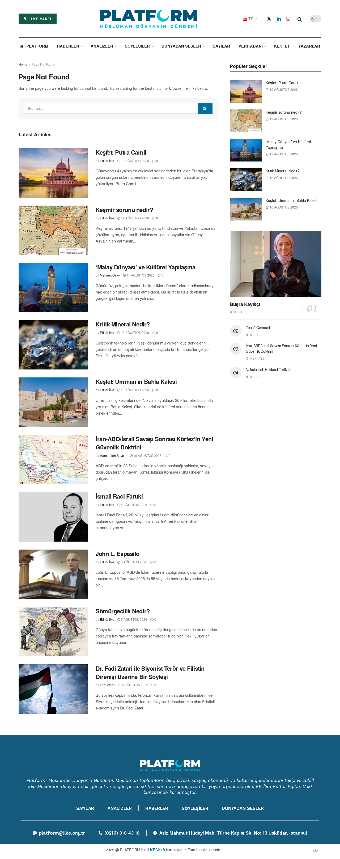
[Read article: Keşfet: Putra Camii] (53, 173)
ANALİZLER (102, 46)
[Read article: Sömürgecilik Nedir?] (53, 631)
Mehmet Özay (110, 275)
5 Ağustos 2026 (133, 504)
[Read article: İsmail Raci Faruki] (53, 517)
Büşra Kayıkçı (245, 304)
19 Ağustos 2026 (134, 160)
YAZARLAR (309, 46)
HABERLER (68, 46)
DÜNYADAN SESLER (181, 46)
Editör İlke (107, 160)
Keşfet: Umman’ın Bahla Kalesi (136, 381)
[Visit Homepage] (148, 19)
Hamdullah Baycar (113, 455)
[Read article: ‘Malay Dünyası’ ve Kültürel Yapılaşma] (53, 287)
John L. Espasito (117, 553)
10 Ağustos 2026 (134, 390)
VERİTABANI (251, 46)
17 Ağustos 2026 (140, 275)
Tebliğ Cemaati (258, 327)
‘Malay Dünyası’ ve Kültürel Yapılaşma (146, 267)
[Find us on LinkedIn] (279, 19)
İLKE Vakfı (39, 18)
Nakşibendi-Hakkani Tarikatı (268, 369)
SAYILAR (221, 46)
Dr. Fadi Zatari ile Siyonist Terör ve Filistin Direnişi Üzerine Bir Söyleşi (150, 672)
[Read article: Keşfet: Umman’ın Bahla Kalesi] (53, 402)
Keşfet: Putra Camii (121, 152)
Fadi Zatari (107, 684)
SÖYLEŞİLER (137, 46)
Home (23, 64)
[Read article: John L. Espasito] (53, 574)
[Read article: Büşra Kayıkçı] (275, 264)
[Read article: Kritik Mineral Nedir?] (53, 344)
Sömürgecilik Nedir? (123, 611)
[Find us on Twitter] (269, 19)
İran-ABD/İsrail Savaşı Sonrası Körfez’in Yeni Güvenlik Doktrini (154, 443)
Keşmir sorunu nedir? (124, 209)
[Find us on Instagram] (288, 19)
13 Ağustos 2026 (134, 332)
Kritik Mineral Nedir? (123, 324)
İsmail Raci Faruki (119, 496)
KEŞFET (282, 46)
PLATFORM (37, 46)
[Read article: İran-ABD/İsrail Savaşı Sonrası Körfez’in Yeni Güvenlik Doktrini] (53, 459)
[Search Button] (300, 18)
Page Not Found (43, 64)
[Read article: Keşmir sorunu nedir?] (53, 230)
